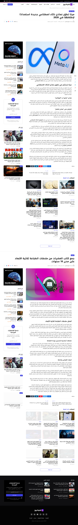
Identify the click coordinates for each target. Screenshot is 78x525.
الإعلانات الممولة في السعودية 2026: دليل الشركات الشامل (67, 192)
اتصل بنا (61, 1)
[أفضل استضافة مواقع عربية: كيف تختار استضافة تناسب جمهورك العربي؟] (50, 224)
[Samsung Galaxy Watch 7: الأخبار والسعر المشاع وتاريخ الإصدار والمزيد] (20, 92)
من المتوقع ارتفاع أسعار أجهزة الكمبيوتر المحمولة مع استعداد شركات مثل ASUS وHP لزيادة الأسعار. (34, 443)
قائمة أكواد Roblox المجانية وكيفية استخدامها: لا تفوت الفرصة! (12, 161)
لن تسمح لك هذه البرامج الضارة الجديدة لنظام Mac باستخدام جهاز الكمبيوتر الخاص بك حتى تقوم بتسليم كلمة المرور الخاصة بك (36, 497)
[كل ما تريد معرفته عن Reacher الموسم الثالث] (20, 86)
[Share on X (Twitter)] (10, 21)
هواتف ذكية (46, 4)
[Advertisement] (39, 31)
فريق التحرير (67, 21)
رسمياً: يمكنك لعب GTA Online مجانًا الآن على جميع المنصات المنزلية (12, 143)
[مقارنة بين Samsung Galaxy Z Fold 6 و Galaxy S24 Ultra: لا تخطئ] (20, 67)
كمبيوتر (40, 4)
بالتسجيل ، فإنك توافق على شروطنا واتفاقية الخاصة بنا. (13, 121)
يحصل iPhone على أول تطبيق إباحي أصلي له (10, 73)
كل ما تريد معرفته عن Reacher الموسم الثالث (10, 85)
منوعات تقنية (71, 11)
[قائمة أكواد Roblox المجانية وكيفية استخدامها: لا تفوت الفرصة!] (13, 153)
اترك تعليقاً (50, 246)
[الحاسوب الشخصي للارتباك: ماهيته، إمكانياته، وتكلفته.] (66, 453)
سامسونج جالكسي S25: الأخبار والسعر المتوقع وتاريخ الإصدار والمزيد (10, 79)
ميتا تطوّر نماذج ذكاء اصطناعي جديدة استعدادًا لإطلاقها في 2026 (39, 403)
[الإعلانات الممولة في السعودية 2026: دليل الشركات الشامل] (66, 184)
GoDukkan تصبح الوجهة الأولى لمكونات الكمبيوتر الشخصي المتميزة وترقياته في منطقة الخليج (51, 212)
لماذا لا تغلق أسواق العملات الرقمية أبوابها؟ (51, 192)
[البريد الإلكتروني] (75, 90)
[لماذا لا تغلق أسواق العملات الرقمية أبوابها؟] (50, 184)
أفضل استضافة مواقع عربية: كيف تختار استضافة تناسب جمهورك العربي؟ (50, 233)
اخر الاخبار (53, 4)
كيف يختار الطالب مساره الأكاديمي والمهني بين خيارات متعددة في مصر (34, 225)
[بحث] (4, 4)
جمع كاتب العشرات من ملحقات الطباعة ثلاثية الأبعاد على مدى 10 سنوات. (62, 173)
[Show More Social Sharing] (4, 21)
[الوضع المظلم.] (6, 4)
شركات (27, 4)
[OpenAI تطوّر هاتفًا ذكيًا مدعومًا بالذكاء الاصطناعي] (66, 434)
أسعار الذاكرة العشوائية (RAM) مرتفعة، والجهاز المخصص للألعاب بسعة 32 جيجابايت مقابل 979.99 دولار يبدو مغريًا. (62, 404)
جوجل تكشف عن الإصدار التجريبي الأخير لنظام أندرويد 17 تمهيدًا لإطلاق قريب (33, 462)
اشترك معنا (10, 4)
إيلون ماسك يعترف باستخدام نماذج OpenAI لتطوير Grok (34, 424)
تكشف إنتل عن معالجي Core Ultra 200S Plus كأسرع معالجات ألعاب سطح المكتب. (51, 443)
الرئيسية (58, 4)
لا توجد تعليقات (49, 21)
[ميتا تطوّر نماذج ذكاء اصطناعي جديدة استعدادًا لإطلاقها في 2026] (50, 57)
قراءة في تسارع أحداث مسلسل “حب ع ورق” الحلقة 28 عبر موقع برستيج (67, 203)
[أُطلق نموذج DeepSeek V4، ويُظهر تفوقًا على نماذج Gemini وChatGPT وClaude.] (66, 416)
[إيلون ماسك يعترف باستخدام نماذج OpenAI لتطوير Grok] (33, 416)
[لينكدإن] (7, 21)
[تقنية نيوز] (67, 4)
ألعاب (21, 131)
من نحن (72, 1)
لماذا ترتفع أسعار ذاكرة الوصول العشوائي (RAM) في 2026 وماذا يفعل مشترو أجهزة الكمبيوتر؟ (51, 425)
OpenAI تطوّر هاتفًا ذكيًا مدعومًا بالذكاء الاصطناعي (67, 442)
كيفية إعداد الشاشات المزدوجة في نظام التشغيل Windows (12, 178)
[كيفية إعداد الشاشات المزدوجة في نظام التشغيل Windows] (13, 170)
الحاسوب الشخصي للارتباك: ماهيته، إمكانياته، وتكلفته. (68, 461)
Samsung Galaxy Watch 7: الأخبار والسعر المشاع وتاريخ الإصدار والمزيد (10, 92)
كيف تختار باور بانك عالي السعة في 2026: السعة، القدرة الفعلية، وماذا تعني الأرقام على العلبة (34, 193)
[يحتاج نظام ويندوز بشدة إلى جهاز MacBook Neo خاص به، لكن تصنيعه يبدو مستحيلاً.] (50, 453)
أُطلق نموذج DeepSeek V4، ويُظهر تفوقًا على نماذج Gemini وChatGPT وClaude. (67, 425)
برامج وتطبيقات (34, 4)
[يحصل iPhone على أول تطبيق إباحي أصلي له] (20, 74)
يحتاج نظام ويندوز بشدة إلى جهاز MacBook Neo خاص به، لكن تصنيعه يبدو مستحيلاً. (50, 462)
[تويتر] (75, 82)
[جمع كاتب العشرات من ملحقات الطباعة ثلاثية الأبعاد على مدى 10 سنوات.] (50, 284)
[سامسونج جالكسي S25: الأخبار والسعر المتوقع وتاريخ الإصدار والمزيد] (20, 79)
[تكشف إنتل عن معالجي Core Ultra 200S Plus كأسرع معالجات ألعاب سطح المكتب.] (50, 434)
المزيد (22, 4)
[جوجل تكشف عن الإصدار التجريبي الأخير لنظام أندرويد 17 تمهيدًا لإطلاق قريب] (33, 453)
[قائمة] (73, 4)
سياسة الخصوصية (67, 1)
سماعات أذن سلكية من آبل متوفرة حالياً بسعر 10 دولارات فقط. (38, 173)
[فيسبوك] (75, 79)
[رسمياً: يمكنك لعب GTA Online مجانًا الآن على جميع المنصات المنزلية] (13, 135)
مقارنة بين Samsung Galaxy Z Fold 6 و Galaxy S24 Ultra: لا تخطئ (10, 66)
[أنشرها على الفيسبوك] (12, 21)
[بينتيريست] (8, 21)
